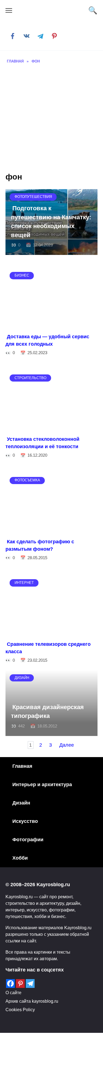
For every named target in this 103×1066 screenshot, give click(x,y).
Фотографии (27, 839)
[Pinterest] (20, 983)
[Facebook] (10, 983)
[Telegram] (30, 983)
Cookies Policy (20, 1009)
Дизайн (21, 803)
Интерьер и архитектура (42, 784)
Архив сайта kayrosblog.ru (31, 1001)
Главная (22, 766)
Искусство (25, 821)
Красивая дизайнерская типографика (47, 711)
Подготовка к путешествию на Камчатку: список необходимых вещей (51, 221)
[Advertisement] (51, 118)
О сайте (13, 992)
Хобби (20, 858)
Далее (66, 745)
